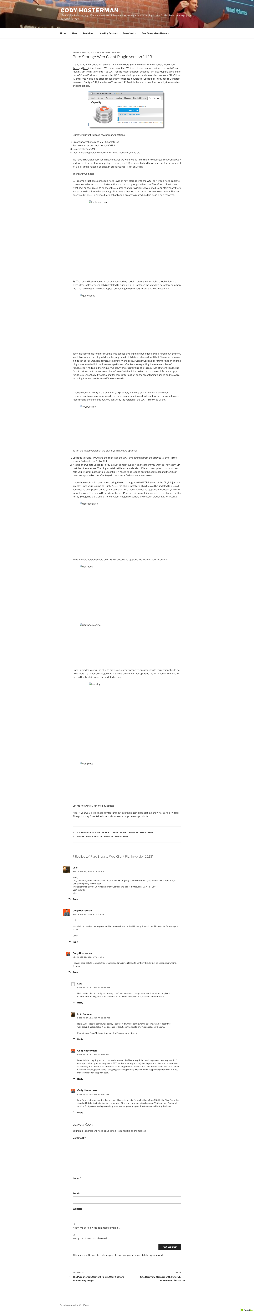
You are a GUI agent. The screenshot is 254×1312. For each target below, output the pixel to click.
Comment (79, 1138)
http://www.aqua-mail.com (124, 1033)
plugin (96, 832)
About (75, 33)
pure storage (94, 837)
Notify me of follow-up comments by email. (96, 1227)
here (76, 68)
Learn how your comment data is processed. (139, 1255)
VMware (134, 832)
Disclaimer (88, 33)
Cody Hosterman (90, 10)
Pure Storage (110, 832)
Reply (75, 899)
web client (121, 837)
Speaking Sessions (108, 33)
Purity (124, 832)
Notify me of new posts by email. (90, 1238)
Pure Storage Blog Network (155, 33)
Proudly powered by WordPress (74, 1305)
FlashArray (84, 832)
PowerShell (128, 33)
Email (77, 1193)
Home (63, 33)
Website (77, 1208)
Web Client (146, 832)
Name (77, 1178)
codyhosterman (110, 53)
